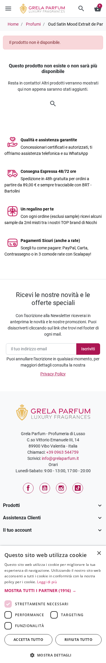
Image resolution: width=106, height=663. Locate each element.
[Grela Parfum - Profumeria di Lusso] (53, 412)
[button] (81, 8)
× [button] (99, 554)
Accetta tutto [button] (28, 639)
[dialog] (53, 604)
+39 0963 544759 (62, 452)
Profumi (33, 24)
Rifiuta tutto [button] (78, 639)
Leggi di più (47, 581)
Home (13, 24)
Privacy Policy (53, 374)
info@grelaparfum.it (60, 458)
